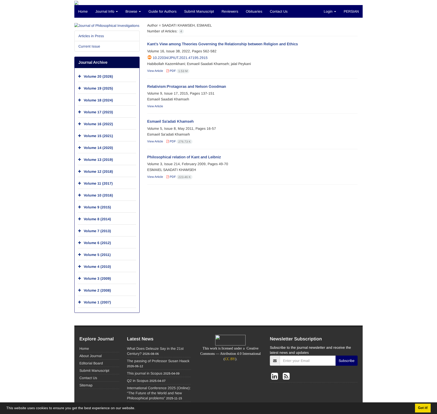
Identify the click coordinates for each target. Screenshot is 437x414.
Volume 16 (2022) (98, 124)
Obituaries (254, 11)
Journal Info (105, 11)
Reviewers (230, 11)
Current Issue (89, 46)
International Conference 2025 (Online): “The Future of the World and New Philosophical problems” (159, 393)
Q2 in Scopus (137, 381)
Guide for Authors (162, 11)
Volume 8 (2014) (97, 219)
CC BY (230, 359)
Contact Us (279, 11)
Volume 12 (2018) (98, 171)
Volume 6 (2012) (97, 243)
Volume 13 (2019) (98, 160)
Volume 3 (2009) (97, 278)
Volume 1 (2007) (97, 302)
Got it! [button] (423, 408)
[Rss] (286, 376)
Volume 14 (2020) (98, 148)
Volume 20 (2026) (98, 76)
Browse (131, 11)
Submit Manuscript (199, 11)
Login (329, 11)
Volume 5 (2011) (97, 255)
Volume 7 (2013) (97, 231)
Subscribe (347, 361)
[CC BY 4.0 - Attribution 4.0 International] (230, 340)
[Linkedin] (275, 376)
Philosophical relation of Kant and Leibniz (184, 157)
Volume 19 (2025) (98, 88)
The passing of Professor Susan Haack (158, 361)
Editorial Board (91, 363)
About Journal (90, 356)
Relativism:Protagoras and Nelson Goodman (186, 86)
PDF (178, 71)
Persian (351, 11)
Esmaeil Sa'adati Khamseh (170, 121)
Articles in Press (91, 36)
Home (83, 11)
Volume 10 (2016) (98, 195)
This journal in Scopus (144, 373)
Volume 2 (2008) (97, 290)
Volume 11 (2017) (98, 183)
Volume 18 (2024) (98, 100)
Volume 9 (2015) (97, 207)
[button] (137, 408)
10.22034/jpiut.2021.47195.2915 (180, 58)
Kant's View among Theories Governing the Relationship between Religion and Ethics (222, 44)
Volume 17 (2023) (98, 112)
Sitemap (86, 385)
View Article (155, 71)
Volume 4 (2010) (97, 267)
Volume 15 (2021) (98, 136)
